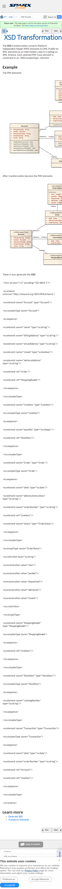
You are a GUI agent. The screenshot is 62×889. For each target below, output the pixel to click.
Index (11, 17)
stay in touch (33, 844)
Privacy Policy (31, 870)
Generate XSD (15, 816)
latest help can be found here (36, 26)
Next (56, 31)
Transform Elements (18, 820)
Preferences (9, 879)
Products (7, 851)
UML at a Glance (10, 856)
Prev (46, 31)
